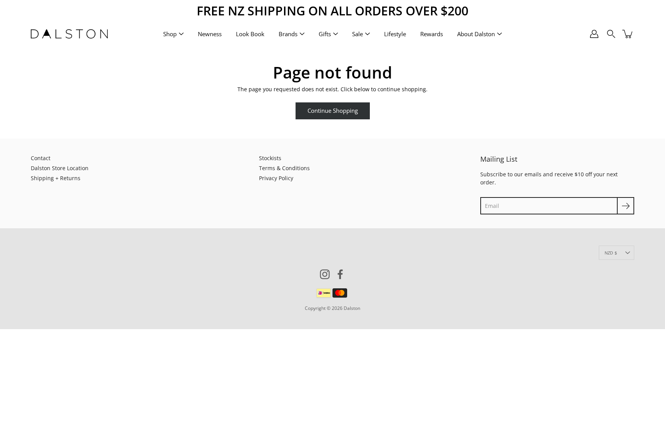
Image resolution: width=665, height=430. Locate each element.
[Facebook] (340, 274)
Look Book (250, 33)
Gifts (325, 33)
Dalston (352, 308)
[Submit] (625, 205)
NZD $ (611, 253)
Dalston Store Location (60, 168)
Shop (170, 33)
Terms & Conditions (284, 168)
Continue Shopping (332, 111)
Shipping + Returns (55, 178)
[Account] (594, 34)
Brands (288, 33)
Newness (210, 33)
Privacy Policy (276, 178)
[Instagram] (325, 274)
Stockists (270, 158)
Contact (40, 158)
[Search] (611, 34)
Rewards (431, 33)
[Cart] (628, 34)
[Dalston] (69, 34)
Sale (357, 33)
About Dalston (476, 33)
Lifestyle (395, 33)
